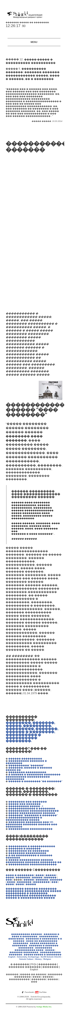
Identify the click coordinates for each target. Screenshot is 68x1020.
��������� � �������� (27, 893)
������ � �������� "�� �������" (35, 781)
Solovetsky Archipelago (28, 957)
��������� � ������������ (31, 846)
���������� (19, 979)
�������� (41, 882)
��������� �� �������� (28, 851)
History (38, 959)
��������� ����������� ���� (33, 949)
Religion (47, 959)
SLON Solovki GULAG (51, 957)
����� (51, 875)
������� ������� (24, 967)
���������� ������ (26, 934)
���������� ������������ (31, 895)
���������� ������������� (32, 864)
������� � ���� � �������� (35, 935)
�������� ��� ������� (27, 802)
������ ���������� (25, 758)
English (11, 957)
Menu (34, 42)
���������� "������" (26, 765)
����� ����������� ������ (31, 813)
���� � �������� (20, 875)
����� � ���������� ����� (30, 897)
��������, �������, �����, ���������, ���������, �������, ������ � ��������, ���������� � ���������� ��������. (32, 732)
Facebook (29, 992)
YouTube (43, 992)
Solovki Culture (26, 959)
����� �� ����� (33, 974)
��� (9, 880)
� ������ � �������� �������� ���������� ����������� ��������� (33, 776)
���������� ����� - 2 (25, 806)
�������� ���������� (27, 772)
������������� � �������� (31, 808)
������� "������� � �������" (33, 815)
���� (40, 875)
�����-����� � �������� (42, 955)
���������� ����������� (30, 829)
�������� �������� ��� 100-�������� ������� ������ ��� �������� (31, 824)
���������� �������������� (33, 811)
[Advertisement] (17, 230)
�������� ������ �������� (31, 888)
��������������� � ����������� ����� (24, 818)
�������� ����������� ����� (33, 891)
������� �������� (23, 952)
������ (50, 877)
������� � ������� (24, 848)
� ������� (19, 964)
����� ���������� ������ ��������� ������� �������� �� (33, 861)
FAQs (34, 964)
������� (23, 877)
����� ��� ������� (24, 804)
